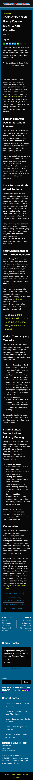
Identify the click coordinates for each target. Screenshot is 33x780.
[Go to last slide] (5, 657)
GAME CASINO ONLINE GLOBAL (14, 604)
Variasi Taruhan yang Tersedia (13, 608)
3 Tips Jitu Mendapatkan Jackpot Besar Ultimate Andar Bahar (25, 624)
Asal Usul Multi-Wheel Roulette (13, 593)
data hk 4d (6, 748)
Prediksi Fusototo (8, 751)
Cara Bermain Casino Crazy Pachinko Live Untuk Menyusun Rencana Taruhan (16, 322)
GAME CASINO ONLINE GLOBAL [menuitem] (15, 97)
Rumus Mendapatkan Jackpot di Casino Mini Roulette (7, 624)
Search (4, 679)
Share (24, 44)
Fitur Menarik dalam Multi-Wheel (14, 601)
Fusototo (16, 755)
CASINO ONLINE (7, 13)
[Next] (27, 657)
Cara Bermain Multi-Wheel (12, 597)
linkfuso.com (6, 746)
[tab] (12, 668)
